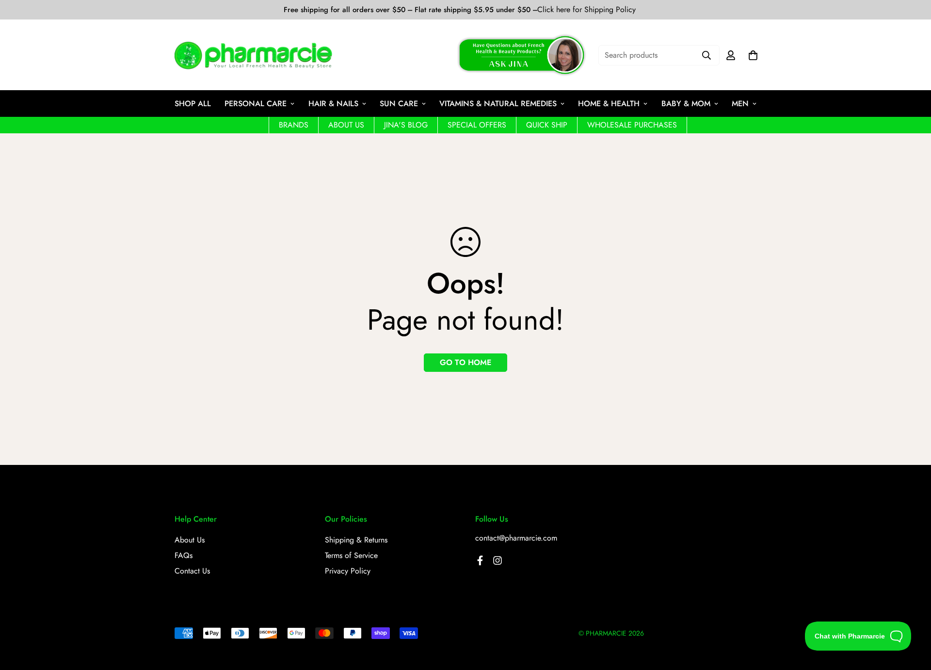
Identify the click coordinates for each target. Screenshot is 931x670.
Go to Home (465, 362)
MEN (740, 103)
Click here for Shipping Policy (586, 10)
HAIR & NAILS (333, 103)
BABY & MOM (685, 103)
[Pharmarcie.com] (253, 55)
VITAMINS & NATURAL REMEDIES (498, 103)
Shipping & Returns (356, 539)
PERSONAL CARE (256, 103)
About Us (190, 539)
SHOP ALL (193, 103)
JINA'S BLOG (406, 124)
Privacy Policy (347, 570)
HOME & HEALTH (609, 103)
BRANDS (293, 124)
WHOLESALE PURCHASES (632, 124)
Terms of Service (351, 555)
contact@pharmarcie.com (516, 537)
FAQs (184, 555)
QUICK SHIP (546, 124)
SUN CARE (399, 103)
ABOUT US (346, 124)
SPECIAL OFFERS (477, 124)
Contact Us (192, 570)
